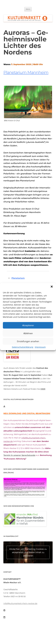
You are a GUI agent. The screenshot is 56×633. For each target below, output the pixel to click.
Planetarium (18, 278)
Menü (28, 9)
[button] (51, 286)
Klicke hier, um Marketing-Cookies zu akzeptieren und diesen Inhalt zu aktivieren (28, 552)
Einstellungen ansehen (28, 341)
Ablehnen (28, 333)
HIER (42, 389)
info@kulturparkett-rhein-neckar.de (20, 603)
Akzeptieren (28, 325)
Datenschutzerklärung (22, 346)
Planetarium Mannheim (25, 72)
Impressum (40, 346)
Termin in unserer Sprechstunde (19, 455)
